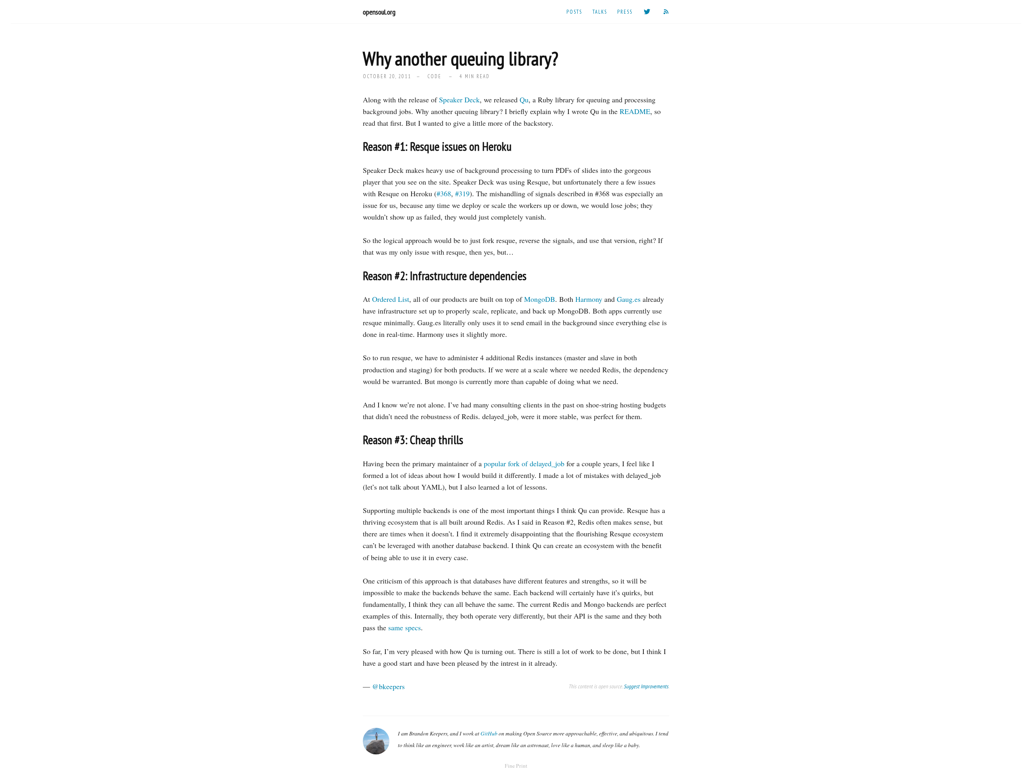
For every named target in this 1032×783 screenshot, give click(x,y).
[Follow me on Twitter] (647, 11)
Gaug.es (629, 299)
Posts (574, 11)
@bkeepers (388, 686)
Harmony (588, 299)
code (434, 76)
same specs (404, 627)
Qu (524, 99)
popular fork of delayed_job (524, 463)
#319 (462, 193)
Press (625, 11)
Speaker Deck (459, 99)
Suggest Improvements (646, 686)
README (635, 111)
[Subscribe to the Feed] (666, 11)
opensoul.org (379, 12)
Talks (600, 11)
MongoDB (539, 299)
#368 (444, 193)
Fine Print (516, 765)
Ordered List (390, 299)
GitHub (489, 733)
